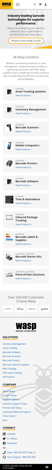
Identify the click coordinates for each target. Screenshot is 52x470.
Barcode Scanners (12, 356)
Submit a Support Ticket (15, 403)
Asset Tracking (10, 348)
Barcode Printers (11, 360)
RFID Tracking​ (9, 368)
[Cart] (40, 4)
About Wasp (9, 391)
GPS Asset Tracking (12, 372)
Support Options (11, 399)
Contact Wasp (10, 395)
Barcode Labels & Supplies (16, 364)
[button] (47, 467)
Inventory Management (14, 343)
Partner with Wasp (12, 407)
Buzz (5, 420)
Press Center (9, 416)
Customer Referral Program (17, 411)
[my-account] (46, 4)
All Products (9, 376)
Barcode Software (12, 352)
